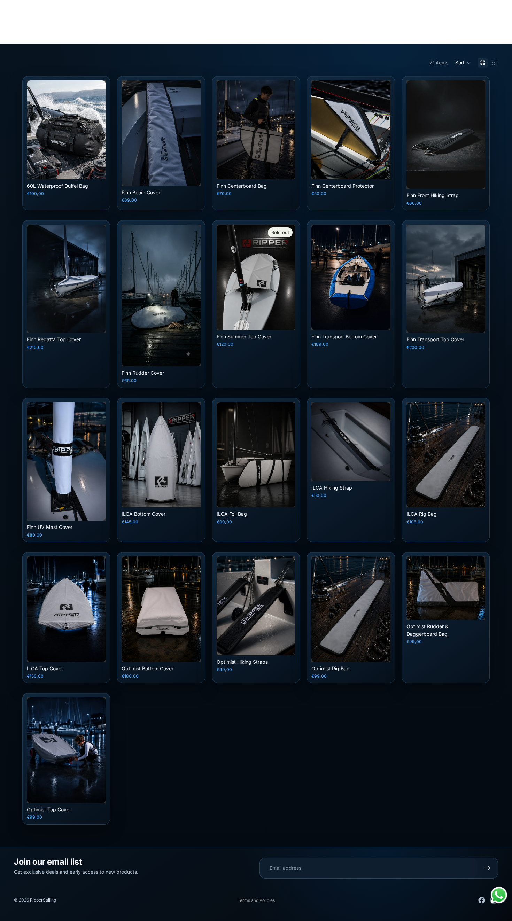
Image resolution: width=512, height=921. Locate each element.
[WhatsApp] (275, 7)
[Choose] (95, 168)
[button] (463, 62)
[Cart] (493, 29)
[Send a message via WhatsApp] (499, 895)
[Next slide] (98, 130)
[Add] (190, 175)
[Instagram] (237, 7)
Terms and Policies (256, 900)
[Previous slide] (34, 130)
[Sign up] (487, 868)
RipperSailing (43, 900)
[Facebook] (256, 7)
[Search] (463, 29)
